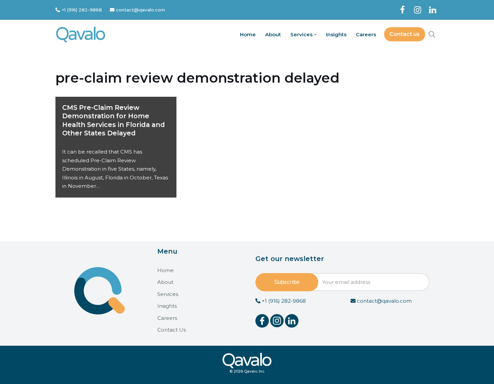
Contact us (404, 34)
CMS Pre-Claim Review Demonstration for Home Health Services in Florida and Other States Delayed (113, 120)
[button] (315, 34)
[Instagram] (417, 10)
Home (248, 34)
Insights (336, 34)
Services (167, 294)
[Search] (431, 34)
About (273, 34)
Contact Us (171, 330)
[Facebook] (402, 10)
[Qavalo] (80, 34)
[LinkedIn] (433, 10)
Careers (366, 34)
